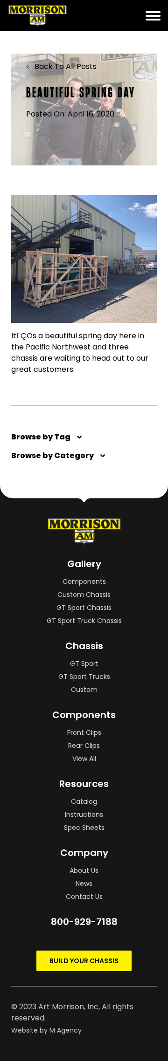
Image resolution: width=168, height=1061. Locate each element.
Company (84, 852)
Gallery (84, 563)
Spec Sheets (84, 827)
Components (84, 581)
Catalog (84, 801)
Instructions (84, 814)
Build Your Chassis (84, 960)
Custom (84, 689)
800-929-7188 (84, 921)
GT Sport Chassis (84, 607)
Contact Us (84, 896)
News (84, 883)
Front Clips (84, 732)
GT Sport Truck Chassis (84, 620)
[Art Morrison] (54, 15)
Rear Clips (84, 745)
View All (84, 758)
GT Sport (84, 663)
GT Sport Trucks (84, 676)
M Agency (65, 1030)
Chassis (84, 645)
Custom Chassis (84, 594)
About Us (84, 870)
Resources (84, 783)
